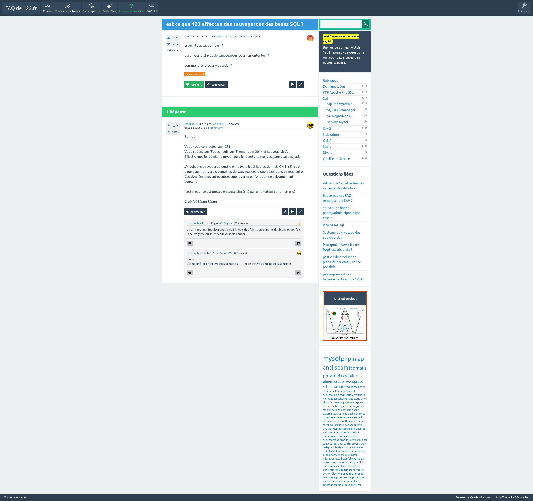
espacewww (347, 402)
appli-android (341, 477)
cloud (326, 402)
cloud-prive (360, 398)
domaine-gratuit (348, 436)
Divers (327, 153)
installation (343, 481)
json (325, 462)
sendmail (339, 485)
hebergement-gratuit (335, 440)
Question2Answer (480, 497)
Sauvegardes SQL (224, 36)
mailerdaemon (357, 428)
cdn (361, 417)
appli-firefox (350, 473)
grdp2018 (346, 455)
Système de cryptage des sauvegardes (341, 235)
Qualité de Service (336, 159)
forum (326, 406)
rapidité (339, 470)
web (325, 447)
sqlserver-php (345, 398)
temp (358, 485)
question (189, 36)
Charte (47, 11)
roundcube (329, 417)
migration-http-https (335, 458)
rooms (327, 421)
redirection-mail (349, 395)
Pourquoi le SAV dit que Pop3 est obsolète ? (341, 247)
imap (357, 359)
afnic (341, 447)
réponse (189, 124)
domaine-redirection (348, 432)
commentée (194, 223)
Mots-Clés (109, 11)
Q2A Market (521, 497)
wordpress (354, 381)
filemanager (330, 398)
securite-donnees (345, 425)
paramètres (335, 375)
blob (361, 462)
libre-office (358, 413)
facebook (328, 425)
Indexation (331, 134)
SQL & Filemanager (341, 110)
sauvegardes (330, 443)
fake (350, 458)
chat (342, 421)
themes (349, 421)
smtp (362, 395)
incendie (358, 447)
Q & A (327, 140)
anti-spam (335, 367)
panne (361, 387)
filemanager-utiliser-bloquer (339, 466)
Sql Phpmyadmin (339, 104)
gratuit (345, 406)
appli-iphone (356, 477)
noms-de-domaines (338, 391)
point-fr (332, 447)
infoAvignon (226, 223)
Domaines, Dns (334, 86)
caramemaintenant (347, 417)
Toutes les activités (67, 11)
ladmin (243, 36)
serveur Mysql (337, 122)
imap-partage (340, 428)
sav (325, 391)
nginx (355, 462)
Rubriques (330, 80)
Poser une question (131, 11)
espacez (359, 402)
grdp (355, 455)
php (346, 358)
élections (337, 473)
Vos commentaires (15, 497)
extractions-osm (336, 410)
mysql (332, 358)
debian (355, 481)
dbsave (335, 421)
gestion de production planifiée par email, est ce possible (342, 262)
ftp (352, 367)
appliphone (329, 481)
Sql (325, 98)
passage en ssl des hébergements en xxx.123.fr (343, 276)
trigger (348, 470)
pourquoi (343, 443)
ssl (325, 387)
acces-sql (335, 402)
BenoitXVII (218, 124)
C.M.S (327, 128)
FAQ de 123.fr (21, 8)
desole (327, 455)
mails (361, 367)
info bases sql (333, 225)
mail (333, 406)
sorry (334, 455)
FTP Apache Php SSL (338, 92)
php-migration (334, 381)
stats (326, 432)
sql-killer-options (342, 413)
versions (359, 421)
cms (346, 387)
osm (348, 410)
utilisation (335, 387)
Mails (327, 146)
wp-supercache (343, 462)
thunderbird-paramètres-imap (340, 451)
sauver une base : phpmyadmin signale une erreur (341, 213)
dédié (332, 432)
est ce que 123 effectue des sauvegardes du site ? (343, 185)
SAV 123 (152, 11)
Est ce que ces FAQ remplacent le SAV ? (337, 198)
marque (348, 447)
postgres (358, 458)
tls (338, 455)
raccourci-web (357, 443)
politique (350, 485)
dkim (331, 462)
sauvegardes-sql (195, 74)
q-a (337, 395)
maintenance (330, 436)
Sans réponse (91, 11)
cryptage (328, 485)
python (327, 473)
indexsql (355, 375)
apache (353, 387)
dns (338, 406)
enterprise (359, 470)
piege (362, 451)
